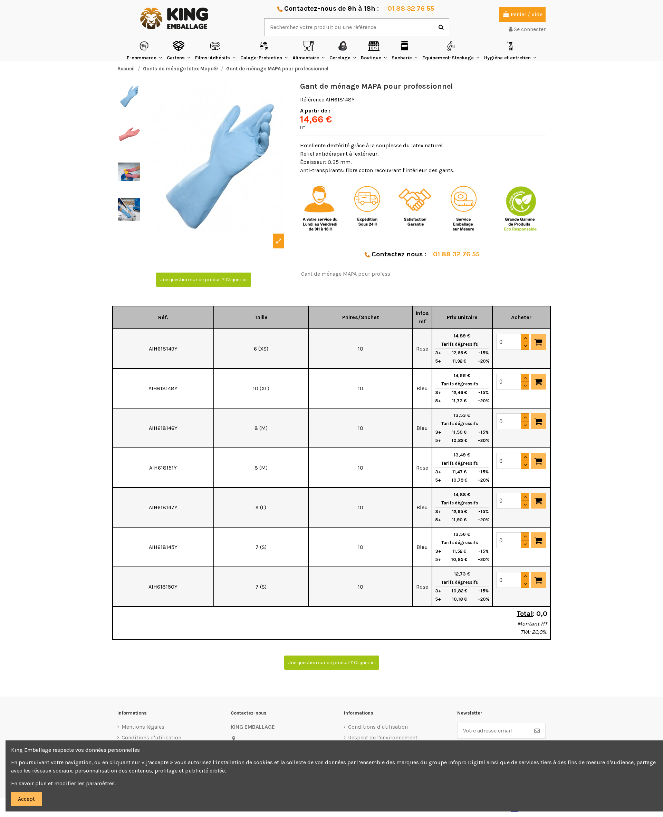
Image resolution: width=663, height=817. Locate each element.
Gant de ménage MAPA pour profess (345, 273)
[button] (144, 50)
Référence (312, 99)
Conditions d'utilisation (151, 737)
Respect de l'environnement (382, 737)
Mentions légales (143, 727)
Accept (26, 799)
